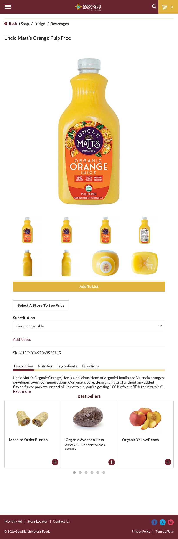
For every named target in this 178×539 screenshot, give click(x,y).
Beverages (60, 23)
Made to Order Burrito (28, 439)
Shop (25, 23)
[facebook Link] (154, 522)
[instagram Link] (171, 522)
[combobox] (89, 326)
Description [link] (23, 366)
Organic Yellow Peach (140, 439)
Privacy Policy (141, 531)
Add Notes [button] (22, 339)
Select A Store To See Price (41, 305)
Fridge (40, 23)
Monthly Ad (13, 521)
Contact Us (61, 521)
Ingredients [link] (67, 366)
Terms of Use (164, 531)
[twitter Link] (163, 522)
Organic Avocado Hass (85, 439)
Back (12, 23)
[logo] (88, 7)
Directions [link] (90, 366)
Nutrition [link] (45, 366)
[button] (27, 230)
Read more (22, 391)
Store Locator (37, 521)
